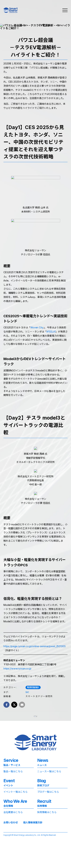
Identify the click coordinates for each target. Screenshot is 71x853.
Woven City (36, 327)
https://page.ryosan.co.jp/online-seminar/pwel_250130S (34, 646)
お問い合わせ (10, 822)
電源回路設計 (33, 687)
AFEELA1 (50, 331)
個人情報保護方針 (32, 822)
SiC (27, 692)
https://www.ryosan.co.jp (17, 668)
